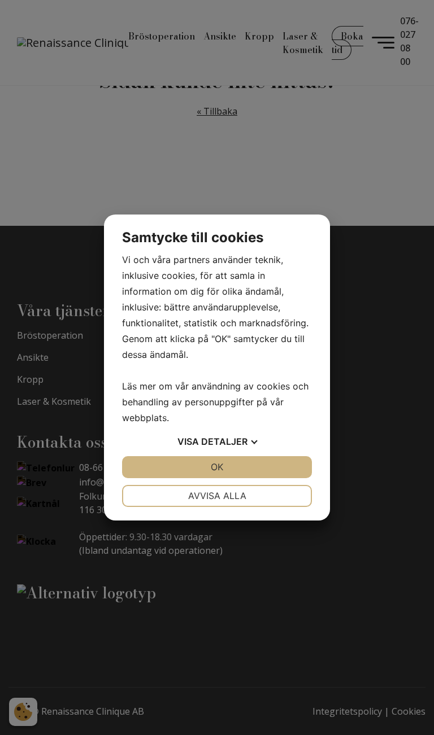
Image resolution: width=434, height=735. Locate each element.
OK (217, 467)
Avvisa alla (217, 495)
